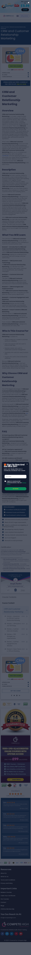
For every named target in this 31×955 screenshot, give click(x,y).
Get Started (15, 488)
